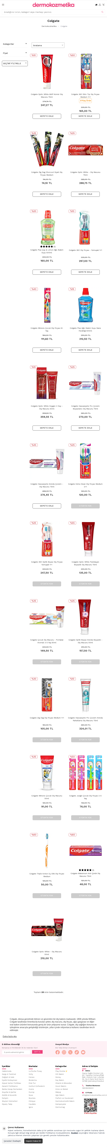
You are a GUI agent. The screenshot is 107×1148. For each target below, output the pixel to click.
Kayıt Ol (37, 1052)
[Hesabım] (100, 5)
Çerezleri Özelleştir (12, 1141)
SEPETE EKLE (47, 116)
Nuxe (31, 1095)
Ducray (31, 1092)
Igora (31, 1107)
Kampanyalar (60, 1104)
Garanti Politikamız (10, 1086)
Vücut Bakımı (60, 1086)
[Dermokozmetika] (53, 4)
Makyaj (58, 1092)
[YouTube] (83, 1052)
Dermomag (60, 1107)
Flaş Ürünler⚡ (61, 1071)
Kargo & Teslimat (9, 1074)
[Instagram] (64, 1052)
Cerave (31, 1077)
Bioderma (33, 1080)
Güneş (58, 1077)
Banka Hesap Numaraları (12, 1089)
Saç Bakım (59, 1080)
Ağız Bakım (59, 1095)
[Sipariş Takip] (96, 5)
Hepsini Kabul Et (33, 1141)
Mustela (32, 1098)
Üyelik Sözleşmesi (9, 1080)
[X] (70, 1052)
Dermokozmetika (49, 26)
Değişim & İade (8, 1077)
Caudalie (32, 1104)
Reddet (74, 1133)
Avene (31, 1089)
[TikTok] (77, 1052)
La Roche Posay (35, 1071)
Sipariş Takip (7, 1104)
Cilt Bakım (59, 1074)
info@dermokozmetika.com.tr (93, 1095)
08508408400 (88, 1088)
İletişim (5, 1098)
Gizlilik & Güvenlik (9, 1095)
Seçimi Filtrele (12, 63)
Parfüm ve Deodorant (64, 1098)
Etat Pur (32, 1083)
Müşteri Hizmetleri (9, 1101)
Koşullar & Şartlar (9, 1092)
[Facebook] (57, 1052)
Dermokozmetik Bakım (64, 1101)
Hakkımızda (6, 1071)
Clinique (32, 1101)
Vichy (31, 1074)
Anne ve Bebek (61, 1089)
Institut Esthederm (37, 1086)
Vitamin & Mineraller (63, 1083)
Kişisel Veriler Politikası (11, 1083)
